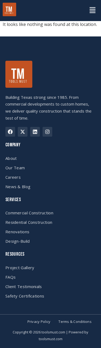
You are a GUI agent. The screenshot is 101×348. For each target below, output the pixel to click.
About (11, 158)
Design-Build (17, 241)
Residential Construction (28, 222)
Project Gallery (19, 267)
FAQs (10, 277)
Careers (13, 177)
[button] (92, 10)
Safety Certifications (24, 296)
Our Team (15, 167)
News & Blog (17, 186)
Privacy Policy (39, 321)
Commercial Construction (29, 212)
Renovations (17, 231)
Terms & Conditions (75, 321)
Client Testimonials (23, 286)
